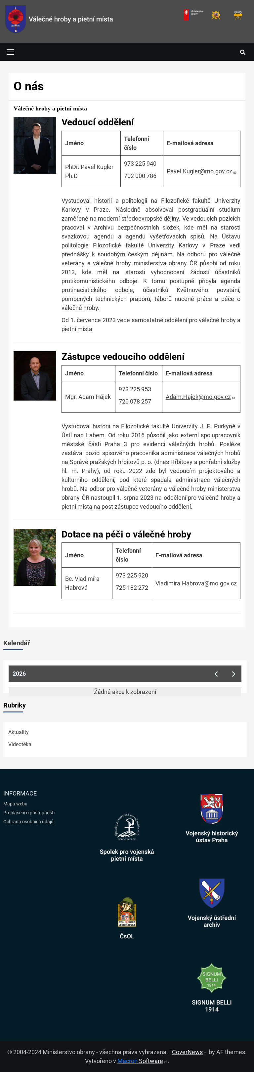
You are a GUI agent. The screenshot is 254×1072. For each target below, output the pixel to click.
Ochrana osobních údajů (28, 821)
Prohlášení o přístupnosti (29, 812)
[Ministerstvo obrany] (193, 15)
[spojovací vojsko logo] (59, 21)
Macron (140, 1060)
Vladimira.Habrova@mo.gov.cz (196, 583)
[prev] (216, 673)
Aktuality (18, 732)
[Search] (242, 52)
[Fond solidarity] (238, 15)
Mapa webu (15, 803)
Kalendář (16, 643)
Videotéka (19, 744)
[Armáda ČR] (216, 15)
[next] (233, 673)
